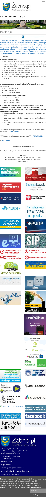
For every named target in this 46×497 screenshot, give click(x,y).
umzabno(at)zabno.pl (13, 453)
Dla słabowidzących (15, 16)
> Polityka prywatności (38, 495)
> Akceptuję (35, 491)
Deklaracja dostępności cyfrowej (12, 468)
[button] (3, 24)
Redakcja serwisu (7, 461)
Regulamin (6, 140)
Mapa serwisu (6, 465)
